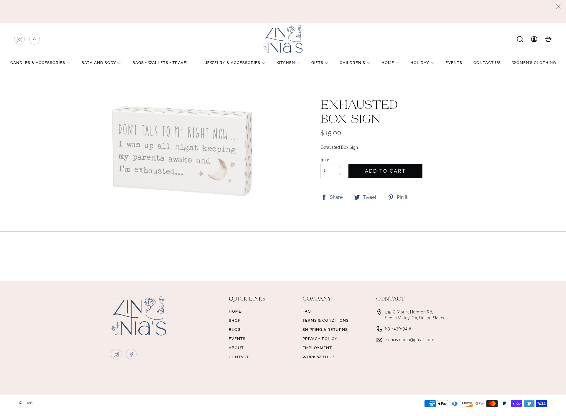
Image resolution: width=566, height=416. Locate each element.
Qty (324, 160)
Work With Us (318, 357)
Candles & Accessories (37, 62)
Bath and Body (98, 62)
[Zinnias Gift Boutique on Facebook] (34, 41)
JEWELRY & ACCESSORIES (232, 62)
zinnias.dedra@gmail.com (409, 339)
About (236, 348)
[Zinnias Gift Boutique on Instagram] (19, 41)
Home (387, 62)
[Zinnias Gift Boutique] (283, 39)
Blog (235, 329)
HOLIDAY (419, 62)
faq (306, 311)
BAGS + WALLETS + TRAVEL (160, 62)
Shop (235, 320)
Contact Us (487, 62)
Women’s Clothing (534, 62)
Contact (239, 357)
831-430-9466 (399, 328)
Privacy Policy (320, 338)
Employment (317, 348)
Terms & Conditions (325, 320)
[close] (558, 6)
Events (453, 62)
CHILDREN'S (352, 62)
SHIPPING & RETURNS (325, 329)
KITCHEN (286, 62)
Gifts (317, 62)
